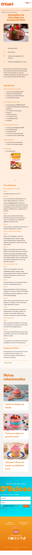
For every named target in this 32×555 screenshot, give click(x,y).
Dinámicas (9, 522)
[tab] (15, 180)
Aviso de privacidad (24, 522)
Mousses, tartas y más (15, 10)
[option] (16, 161)
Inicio (2, 10)
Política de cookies (10, 524)
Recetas (7, 10)
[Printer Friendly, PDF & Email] (8, 363)
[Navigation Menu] (30, 3)
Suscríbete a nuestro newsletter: (10, 494)
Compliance (24, 524)
